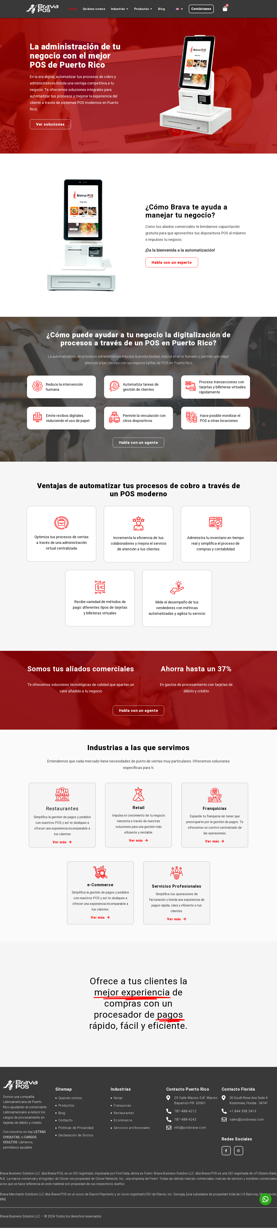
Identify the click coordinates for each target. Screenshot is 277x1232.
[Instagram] (238, 1150)
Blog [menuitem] (161, 9)
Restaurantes (62, 808)
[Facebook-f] (226, 1150)
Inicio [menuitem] (73, 9)
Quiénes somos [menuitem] (94, 9)
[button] (127, 9)
